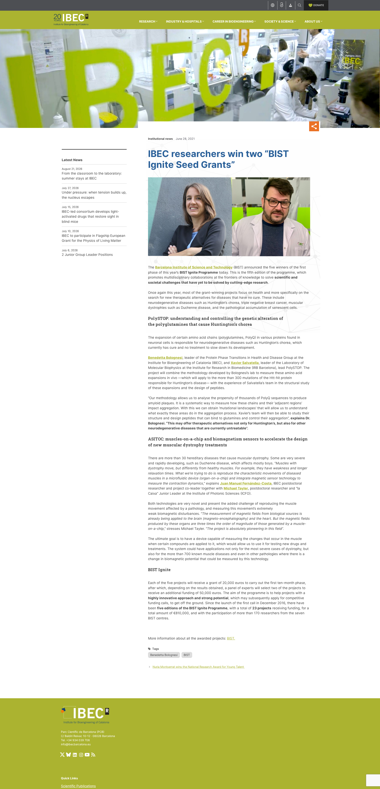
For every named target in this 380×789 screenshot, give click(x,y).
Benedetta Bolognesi (164, 655)
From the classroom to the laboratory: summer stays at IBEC (92, 175)
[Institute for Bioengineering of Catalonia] (71, 20)
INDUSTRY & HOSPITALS (184, 21)
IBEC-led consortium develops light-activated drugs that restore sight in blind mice (90, 217)
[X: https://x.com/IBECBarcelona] (62, 754)
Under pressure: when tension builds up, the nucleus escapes (94, 194)
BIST (187, 655)
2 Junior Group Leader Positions (87, 255)
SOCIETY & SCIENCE (279, 21)
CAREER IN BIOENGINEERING (233, 21)
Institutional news (160, 138)
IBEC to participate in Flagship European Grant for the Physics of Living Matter (93, 238)
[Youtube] (87, 754)
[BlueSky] (68, 754)
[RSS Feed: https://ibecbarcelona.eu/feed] (93, 754)
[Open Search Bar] (299, 5)
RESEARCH (147, 21)
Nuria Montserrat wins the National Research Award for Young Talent (199, 666)
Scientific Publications (78, 786)
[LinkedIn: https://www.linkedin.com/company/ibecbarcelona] (74, 754)
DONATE (318, 5)
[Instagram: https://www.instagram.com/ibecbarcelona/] (81, 754)
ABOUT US (312, 21)
